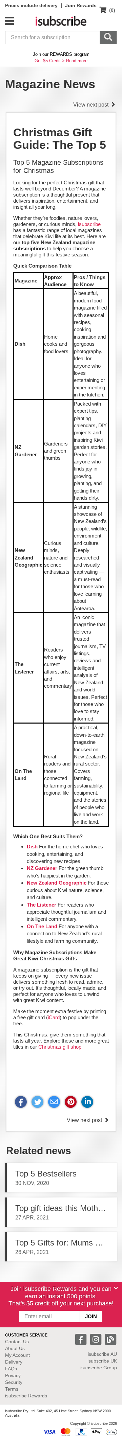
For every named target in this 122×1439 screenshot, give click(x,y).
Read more (76, 60)
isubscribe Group (98, 1367)
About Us (15, 1348)
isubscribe (89, 224)
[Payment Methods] (80, 1432)
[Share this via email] (54, 1102)
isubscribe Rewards (26, 1395)
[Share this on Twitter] (37, 1102)
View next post (91, 105)
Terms (11, 1389)
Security (13, 1382)
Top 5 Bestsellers (46, 1173)
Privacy (13, 1375)
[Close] (116, 1288)
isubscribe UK (102, 1361)
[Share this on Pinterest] (71, 1102)
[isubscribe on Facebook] (81, 1339)
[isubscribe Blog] (110, 1339)
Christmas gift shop (59, 1047)
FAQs (11, 1368)
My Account (17, 1355)
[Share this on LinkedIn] (87, 1102)
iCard (54, 1017)
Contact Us (17, 1341)
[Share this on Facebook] (21, 1102)
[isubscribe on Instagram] (96, 1339)
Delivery (13, 1362)
